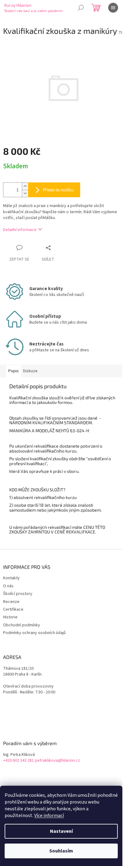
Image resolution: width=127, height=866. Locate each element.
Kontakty (11, 578)
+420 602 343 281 (18, 761)
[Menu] (113, 8)
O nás (8, 586)
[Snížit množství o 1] (25, 193)
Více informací (49, 815)
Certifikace (13, 609)
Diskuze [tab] (30, 371)
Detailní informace (19, 230)
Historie (10, 617)
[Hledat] (81, 8)
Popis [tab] (13, 371)
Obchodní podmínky (21, 625)
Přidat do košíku (58, 189)
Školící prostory (17, 594)
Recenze (11, 602)
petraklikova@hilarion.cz (57, 761)
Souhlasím (61, 851)
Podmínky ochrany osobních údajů (34, 633)
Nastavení (61, 831)
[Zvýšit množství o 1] (25, 186)
